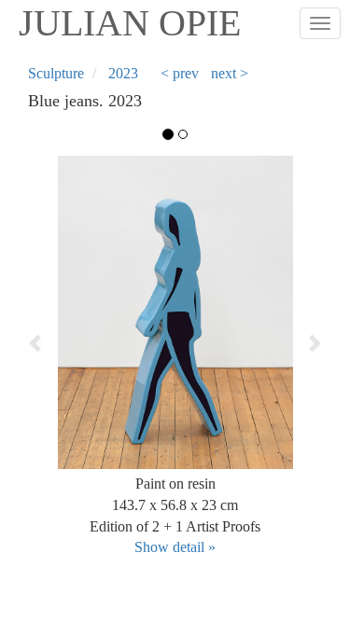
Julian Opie (130, 23)
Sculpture (56, 73)
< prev (180, 73)
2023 (123, 73)
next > (229, 73)
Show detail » (175, 547)
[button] (57, 342)
